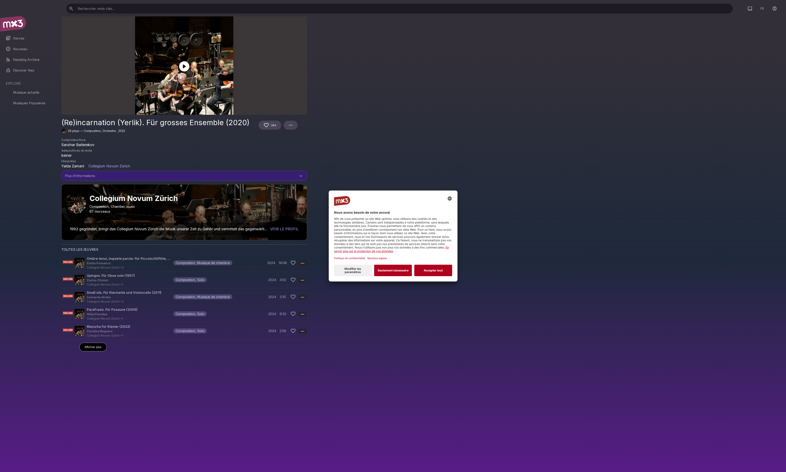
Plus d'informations (184, 176)
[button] (184, 262)
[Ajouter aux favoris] (293, 262)
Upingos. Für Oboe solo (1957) (111, 275)
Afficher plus (93, 347)
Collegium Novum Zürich (109, 166)
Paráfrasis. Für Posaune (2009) (112, 309)
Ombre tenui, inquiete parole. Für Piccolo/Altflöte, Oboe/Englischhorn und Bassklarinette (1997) (129, 258)
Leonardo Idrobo (99, 297)
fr (762, 8)
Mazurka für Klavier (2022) (108, 326)
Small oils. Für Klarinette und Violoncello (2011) (124, 292)
